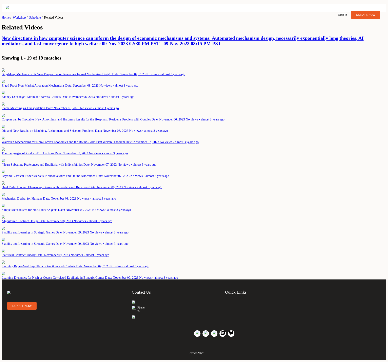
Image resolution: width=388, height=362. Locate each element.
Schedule (35, 17)
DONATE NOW (365, 14)
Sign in (342, 14)
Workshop (19, 17)
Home (5, 17)
